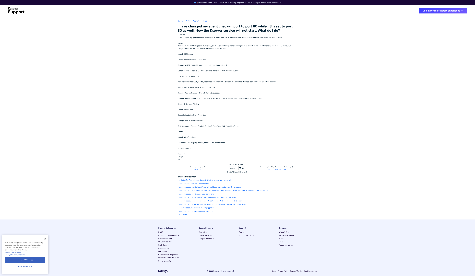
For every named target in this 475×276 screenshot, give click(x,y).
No (243, 168)
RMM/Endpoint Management (169, 235)
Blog (281, 242)
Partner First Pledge (286, 235)
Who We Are (284, 232)
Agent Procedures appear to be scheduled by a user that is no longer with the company (212, 201)
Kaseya (180, 21)
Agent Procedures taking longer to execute (196, 211)
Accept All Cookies (25, 260)
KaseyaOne (203, 232)
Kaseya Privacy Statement (15, 255)
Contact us (197, 169)
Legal (274, 271)
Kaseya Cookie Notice (13, 252)
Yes (233, 168)
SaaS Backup (163, 245)
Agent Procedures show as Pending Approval (196, 208)
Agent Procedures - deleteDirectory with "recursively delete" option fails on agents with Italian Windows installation (223, 190)
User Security (163, 248)
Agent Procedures (200, 21)
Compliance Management (168, 255)
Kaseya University (205, 235)
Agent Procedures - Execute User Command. (196, 194)
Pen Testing (162, 251)
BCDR (160, 232)
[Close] (45, 239)
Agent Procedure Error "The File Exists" (194, 184)
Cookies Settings (310, 271)
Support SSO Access (247, 235)
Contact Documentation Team (276, 169)
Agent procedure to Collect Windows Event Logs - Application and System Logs (210, 187)
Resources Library (286, 245)
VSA (188, 21)
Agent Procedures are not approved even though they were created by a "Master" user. (212, 204)
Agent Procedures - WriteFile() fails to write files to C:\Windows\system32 (208, 197)
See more (183, 215)
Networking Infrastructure (168, 258)
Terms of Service (296, 271)
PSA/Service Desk (165, 242)
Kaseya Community (206, 239)
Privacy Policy (283, 271)
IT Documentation (165, 239)
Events (281, 239)
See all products (164, 261)
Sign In (241, 232)
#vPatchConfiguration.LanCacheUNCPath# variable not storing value (206, 180)
